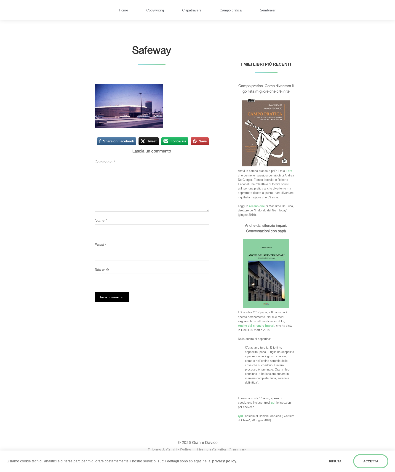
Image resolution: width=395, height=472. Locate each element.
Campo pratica (231, 10)
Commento (105, 162)
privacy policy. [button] (224, 461)
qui (273, 402)
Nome (101, 220)
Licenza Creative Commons (222, 450)
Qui (240, 416)
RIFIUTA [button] (335, 461)
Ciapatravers (191, 10)
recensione (257, 206)
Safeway (151, 50)
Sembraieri (268, 10)
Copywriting (155, 10)
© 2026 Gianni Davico (198, 442)
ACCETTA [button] (370, 461)
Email (100, 245)
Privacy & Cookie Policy (169, 450)
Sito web (102, 269)
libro (289, 171)
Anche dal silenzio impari (256, 325)
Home (123, 10)
